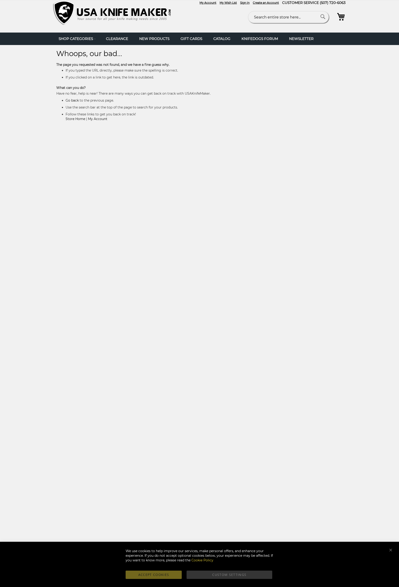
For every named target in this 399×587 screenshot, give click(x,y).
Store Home (75, 119)
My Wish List (228, 2)
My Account (208, 2)
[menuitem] (77, 39)
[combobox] (288, 17)
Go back (72, 100)
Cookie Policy (202, 560)
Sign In (245, 2)
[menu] (199, 39)
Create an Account (266, 2)
